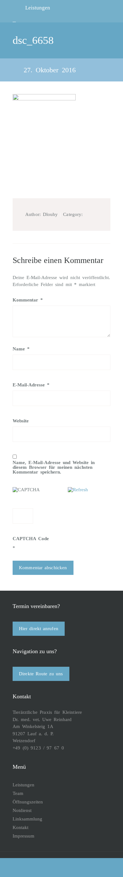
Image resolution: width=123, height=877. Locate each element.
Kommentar (28, 300)
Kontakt (20, 827)
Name (21, 349)
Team (18, 793)
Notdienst (22, 810)
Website (21, 421)
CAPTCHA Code (31, 538)
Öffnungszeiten (28, 801)
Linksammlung (27, 818)
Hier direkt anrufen (38, 628)
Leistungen (23, 784)
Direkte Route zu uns (41, 673)
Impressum (23, 835)
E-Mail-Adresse (31, 385)
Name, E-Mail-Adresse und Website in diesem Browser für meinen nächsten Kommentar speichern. (54, 467)
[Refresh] (78, 489)
